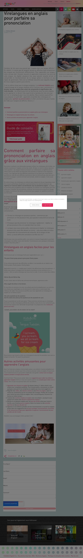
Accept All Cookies (47, 204)
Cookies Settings (35, 204)
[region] (42, 202)
